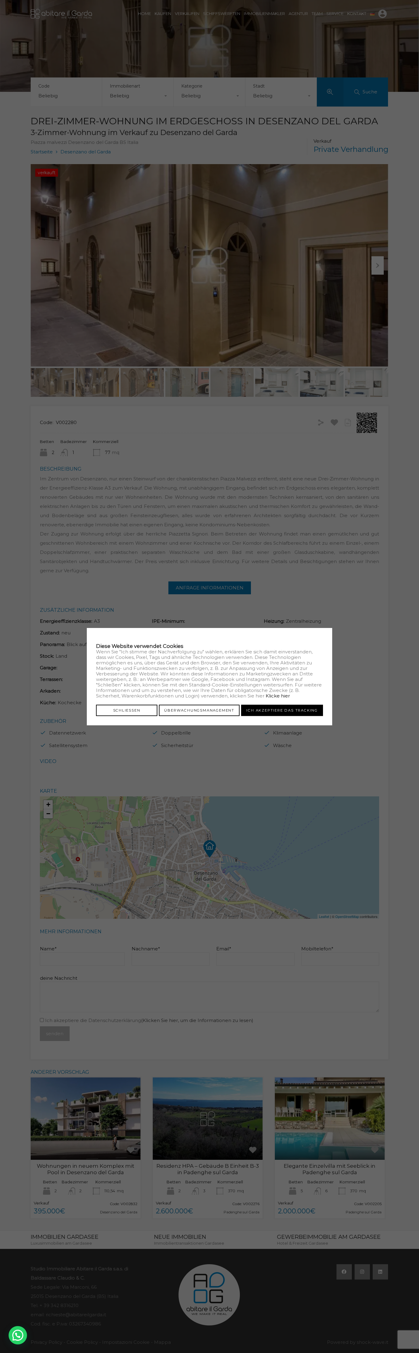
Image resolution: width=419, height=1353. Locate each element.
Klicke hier (278, 696)
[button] (18, 1335)
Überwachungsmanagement (199, 710)
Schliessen (126, 710)
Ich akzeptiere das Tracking (282, 710)
